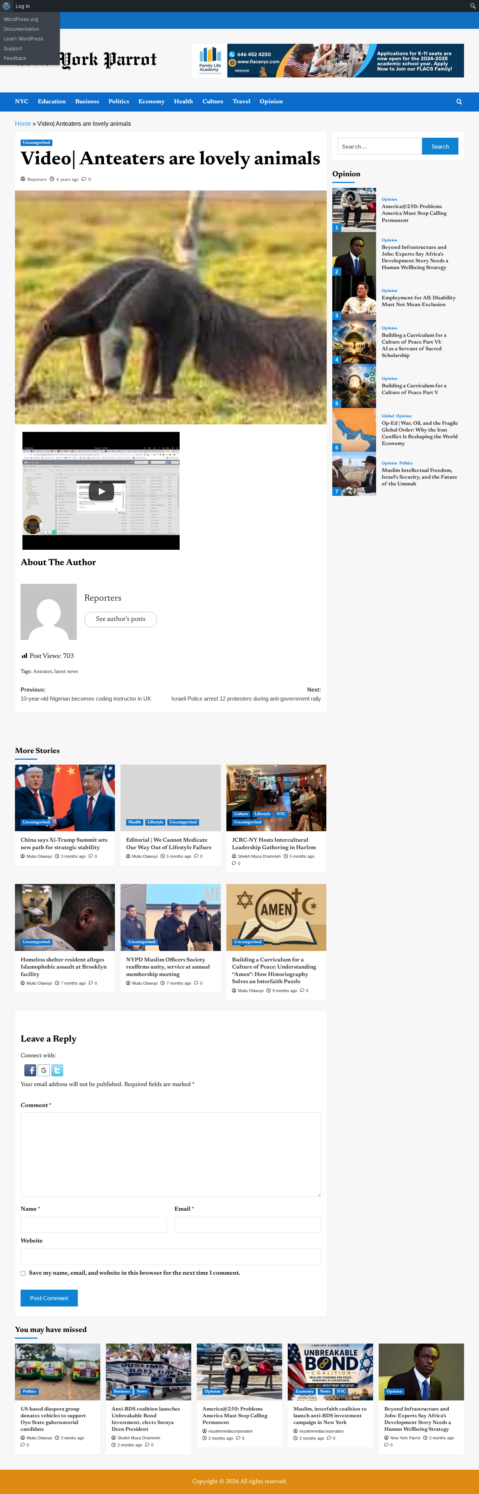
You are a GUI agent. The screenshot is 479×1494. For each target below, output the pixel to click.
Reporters (37, 179)
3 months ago (73, 856)
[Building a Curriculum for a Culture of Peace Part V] (354, 386)
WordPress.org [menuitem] (21, 19)
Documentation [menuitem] (21, 29)
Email (184, 1209)
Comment (36, 1106)
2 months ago (130, 1445)
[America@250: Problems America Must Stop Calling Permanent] (354, 210)
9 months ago (284, 990)
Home (23, 124)
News (142, 1392)
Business (87, 102)
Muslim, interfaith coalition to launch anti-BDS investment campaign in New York (330, 1416)
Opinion (271, 102)
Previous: (86, 694)
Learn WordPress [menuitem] (23, 39)
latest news (66, 671)
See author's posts (121, 619)
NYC (21, 102)
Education (52, 102)
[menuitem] (6, 6)
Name (30, 1209)
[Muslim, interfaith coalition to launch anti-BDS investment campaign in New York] (330, 1372)
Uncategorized (36, 143)
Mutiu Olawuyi (39, 856)
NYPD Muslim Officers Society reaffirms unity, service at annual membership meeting (168, 967)
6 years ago (68, 179)
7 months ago (73, 983)
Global (388, 416)
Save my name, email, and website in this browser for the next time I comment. (134, 1273)
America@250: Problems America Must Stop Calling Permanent (414, 213)
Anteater (42, 671)
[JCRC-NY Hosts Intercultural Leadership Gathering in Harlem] (276, 798)
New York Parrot (405, 1438)
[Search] (459, 102)
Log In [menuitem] (23, 6)
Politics (119, 102)
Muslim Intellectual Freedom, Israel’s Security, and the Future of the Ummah (419, 477)
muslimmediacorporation (230, 1431)
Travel (241, 102)
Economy (151, 102)
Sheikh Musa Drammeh (259, 856)
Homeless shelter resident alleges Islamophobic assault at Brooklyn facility (64, 967)
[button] (31, 1070)
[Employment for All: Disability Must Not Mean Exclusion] (354, 298)
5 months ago (179, 856)
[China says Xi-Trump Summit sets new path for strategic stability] (65, 798)
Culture (212, 102)
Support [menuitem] (13, 48)
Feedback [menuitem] (15, 58)
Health (183, 102)
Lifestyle (155, 822)
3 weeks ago (72, 1438)
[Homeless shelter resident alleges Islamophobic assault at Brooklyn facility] (65, 917)
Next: (246, 694)
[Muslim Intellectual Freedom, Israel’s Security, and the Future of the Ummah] (354, 474)
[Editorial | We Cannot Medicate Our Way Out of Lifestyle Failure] (170, 798)
